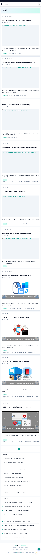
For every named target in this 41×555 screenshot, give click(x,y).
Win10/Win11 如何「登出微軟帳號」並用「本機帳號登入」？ (14, 517)
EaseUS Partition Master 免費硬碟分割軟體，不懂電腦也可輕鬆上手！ (19, 62)
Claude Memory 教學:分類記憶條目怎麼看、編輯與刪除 (13, 485)
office (17, 223)
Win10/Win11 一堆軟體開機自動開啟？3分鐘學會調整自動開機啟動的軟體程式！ (17, 510)
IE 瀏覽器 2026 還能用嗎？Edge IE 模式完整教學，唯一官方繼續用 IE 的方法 (17, 521)
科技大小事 (5, 223)
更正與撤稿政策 (25, 549)
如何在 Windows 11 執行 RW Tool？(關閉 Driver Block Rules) (15, 529)
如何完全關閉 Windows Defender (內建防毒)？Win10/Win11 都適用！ (16, 533)
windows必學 (17, 181)
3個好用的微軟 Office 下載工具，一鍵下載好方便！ (14, 191)
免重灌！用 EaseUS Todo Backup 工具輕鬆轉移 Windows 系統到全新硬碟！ (20, 147)
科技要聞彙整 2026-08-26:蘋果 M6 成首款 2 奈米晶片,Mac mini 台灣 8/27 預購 (18, 489)
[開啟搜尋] (39, 549)
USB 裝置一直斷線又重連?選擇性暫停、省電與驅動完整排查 (14, 462)
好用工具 (21, 181)
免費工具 (12, 95)
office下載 (22, 223)
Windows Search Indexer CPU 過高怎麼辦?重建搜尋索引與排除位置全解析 (17, 481)
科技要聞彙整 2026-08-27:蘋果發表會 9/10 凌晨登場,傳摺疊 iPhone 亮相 (16, 469)
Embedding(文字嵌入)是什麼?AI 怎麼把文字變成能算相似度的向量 (15, 466)
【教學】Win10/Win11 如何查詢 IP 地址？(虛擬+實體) (13, 514)
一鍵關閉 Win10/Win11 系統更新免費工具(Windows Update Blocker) (18, 407)
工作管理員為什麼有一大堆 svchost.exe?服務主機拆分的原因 (14, 477)
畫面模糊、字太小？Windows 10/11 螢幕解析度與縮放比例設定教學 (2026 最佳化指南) (19, 525)
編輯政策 (17, 549)
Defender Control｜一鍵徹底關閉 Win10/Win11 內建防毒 (15, 361)
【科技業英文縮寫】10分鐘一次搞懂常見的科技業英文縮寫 (14, 537)
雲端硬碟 (20, 53)
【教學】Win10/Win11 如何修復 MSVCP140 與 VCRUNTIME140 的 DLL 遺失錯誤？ (18, 502)
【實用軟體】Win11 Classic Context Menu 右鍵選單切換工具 (16, 275)
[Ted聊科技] (5, 4)
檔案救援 (27, 266)
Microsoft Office (12, 223)
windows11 (13, 181)
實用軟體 (6, 16)
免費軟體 (25, 441)
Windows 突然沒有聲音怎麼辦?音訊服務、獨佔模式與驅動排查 (14, 458)
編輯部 (14, 549)
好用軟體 (25, 181)
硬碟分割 (25, 95)
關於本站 (14, 547)
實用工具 (13, 53)
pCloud (9, 53)
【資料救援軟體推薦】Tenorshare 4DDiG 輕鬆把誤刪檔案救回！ (17, 233)
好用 (14, 95)
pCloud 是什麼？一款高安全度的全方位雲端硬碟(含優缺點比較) (17, 20)
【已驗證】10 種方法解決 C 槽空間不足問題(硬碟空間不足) (16, 105)
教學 (22, 95)
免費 (9, 95)
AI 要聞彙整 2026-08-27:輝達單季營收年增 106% (12, 473)
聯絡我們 (18, 547)
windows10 (8, 181)
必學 (20, 95)
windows (4, 181)
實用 (23, 352)
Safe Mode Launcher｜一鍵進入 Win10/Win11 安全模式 (15, 317)
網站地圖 (26, 547)
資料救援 (31, 266)
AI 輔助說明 (21, 549)
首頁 (3, 16)
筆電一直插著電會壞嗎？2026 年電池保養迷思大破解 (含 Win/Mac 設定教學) (17, 506)
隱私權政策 (22, 547)
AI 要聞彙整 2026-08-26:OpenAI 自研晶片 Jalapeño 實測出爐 (15, 492)
